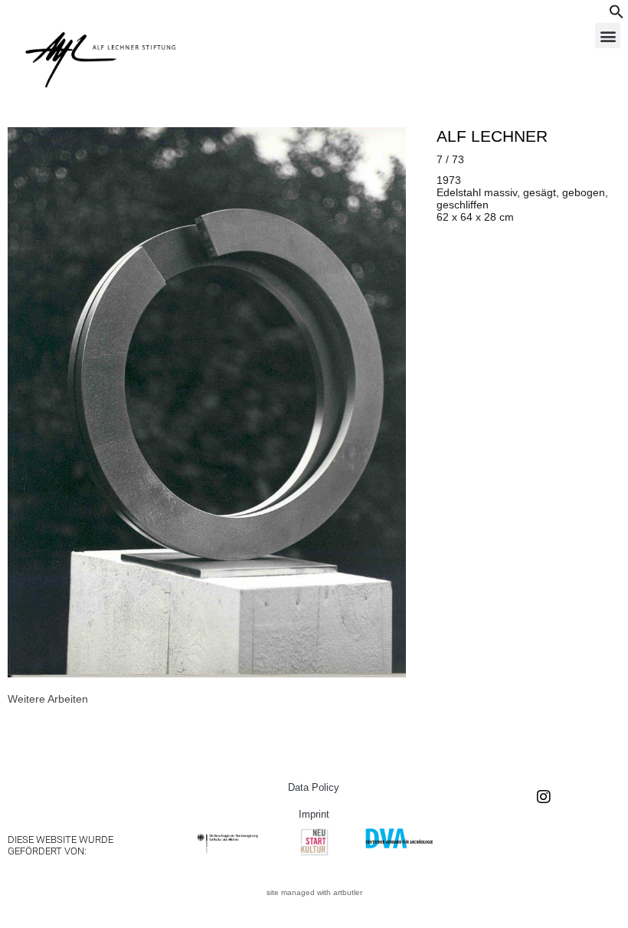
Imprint (314, 814)
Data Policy (313, 787)
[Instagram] (543, 797)
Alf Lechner (492, 136)
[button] (616, 15)
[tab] (48, 699)
